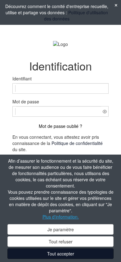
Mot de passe (25, 101)
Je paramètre (60, 229)
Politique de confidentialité (77, 143)
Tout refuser (61, 241)
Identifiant (22, 78)
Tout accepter (60, 254)
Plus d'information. (61, 217)
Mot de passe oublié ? (60, 126)
